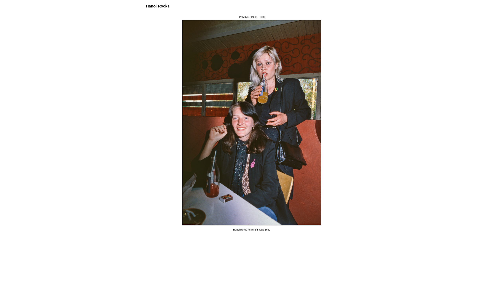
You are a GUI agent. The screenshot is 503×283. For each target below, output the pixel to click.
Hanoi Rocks (158, 6)
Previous (244, 17)
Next (262, 17)
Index (254, 17)
